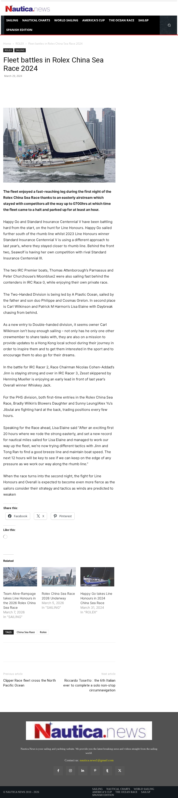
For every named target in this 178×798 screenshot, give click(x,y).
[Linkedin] (82, 770)
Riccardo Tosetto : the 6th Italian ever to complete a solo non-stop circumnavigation (89, 685)
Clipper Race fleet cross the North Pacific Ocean (29, 682)
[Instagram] (70, 770)
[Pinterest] (29, 94)
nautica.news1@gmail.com (97, 760)
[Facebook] (8, 94)
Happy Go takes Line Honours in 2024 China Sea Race (96, 598)
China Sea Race (26, 632)
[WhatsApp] (39, 94)
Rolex (43, 632)
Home (7, 44)
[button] (169, 24)
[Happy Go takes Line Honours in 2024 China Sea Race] (97, 577)
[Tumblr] (107, 770)
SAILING (20, 50)
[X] (18, 94)
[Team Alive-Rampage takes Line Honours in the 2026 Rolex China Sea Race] (20, 577)
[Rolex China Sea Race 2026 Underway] (59, 577)
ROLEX (20, 44)
